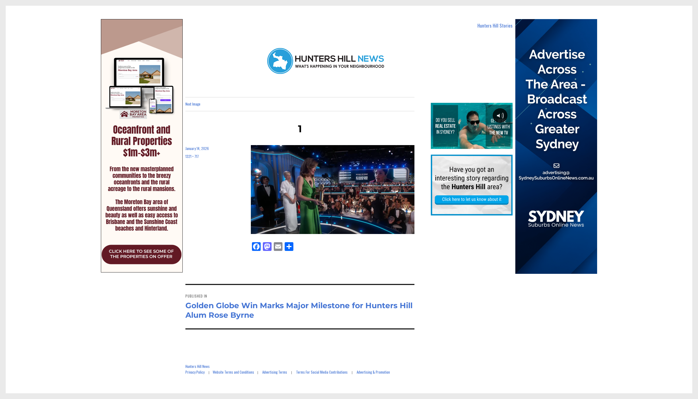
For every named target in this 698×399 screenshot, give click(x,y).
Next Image (192, 104)
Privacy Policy (194, 372)
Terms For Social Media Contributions (322, 372)
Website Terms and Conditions (233, 372)
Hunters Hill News (197, 366)
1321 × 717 (192, 156)
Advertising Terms (274, 372)
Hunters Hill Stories (495, 25)
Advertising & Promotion (373, 372)
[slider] (471, 144)
